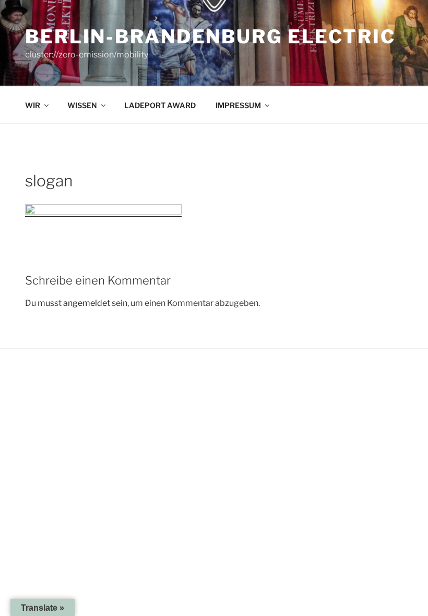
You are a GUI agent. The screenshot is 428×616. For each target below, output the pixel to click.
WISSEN (82, 105)
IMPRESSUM (238, 105)
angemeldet (86, 303)
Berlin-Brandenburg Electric (210, 36)
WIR (32, 105)
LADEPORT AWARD (160, 105)
